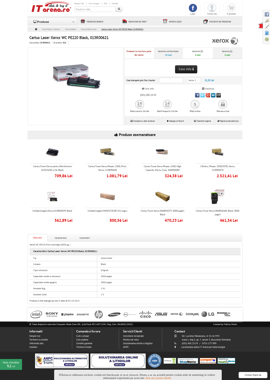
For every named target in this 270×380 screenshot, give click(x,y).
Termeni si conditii (38, 339)
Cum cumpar (94, 3)
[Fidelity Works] (226, 360)
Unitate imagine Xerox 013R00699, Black (52, 210)
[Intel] (36, 314)
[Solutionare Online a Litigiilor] (118, 360)
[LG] (208, 314)
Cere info (185, 69)
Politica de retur (131, 339)
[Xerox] (177, 314)
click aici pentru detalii (158, 378)
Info (105, 3)
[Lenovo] (224, 314)
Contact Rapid (252, 375)
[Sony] (52, 314)
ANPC (126, 347)
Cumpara (55, 175)
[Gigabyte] (83, 314)
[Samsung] (114, 314)
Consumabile (70, 29)
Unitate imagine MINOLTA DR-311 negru (107, 210)
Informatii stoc (36, 343)
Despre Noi (79, 3)
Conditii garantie (84, 343)
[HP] (99, 314)
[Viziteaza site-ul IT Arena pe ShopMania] (188, 360)
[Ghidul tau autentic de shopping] (208, 360)
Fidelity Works (230, 324)
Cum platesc (82, 339)
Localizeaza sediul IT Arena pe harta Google (203, 347)
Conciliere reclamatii (133, 336)
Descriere (37, 237)
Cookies (33, 347)
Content (260, 26)
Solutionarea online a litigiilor (138, 343)
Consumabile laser (89, 29)
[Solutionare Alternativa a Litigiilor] (62, 360)
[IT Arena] (51, 6)
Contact (115, 3)
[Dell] (130, 314)
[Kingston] (67, 314)
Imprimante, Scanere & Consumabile (51, 29)
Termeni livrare (83, 347)
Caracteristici (61, 238)
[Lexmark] (192, 314)
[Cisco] (145, 314)
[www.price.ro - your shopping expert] (170, 360)
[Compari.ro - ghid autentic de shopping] (154, 360)
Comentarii (85, 238)
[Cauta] (119, 9)
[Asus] (161, 314)
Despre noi (34, 336)
